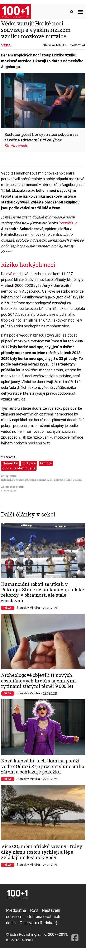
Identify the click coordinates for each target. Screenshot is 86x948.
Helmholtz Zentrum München (18, 479)
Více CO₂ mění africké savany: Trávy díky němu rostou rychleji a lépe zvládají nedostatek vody (41, 852)
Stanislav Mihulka (54, 45)
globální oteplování (18, 468)
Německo (10, 463)
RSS (34, 910)
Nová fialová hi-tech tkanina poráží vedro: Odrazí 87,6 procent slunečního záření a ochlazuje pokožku (42, 766)
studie (18, 274)
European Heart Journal (68, 479)
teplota (46, 463)
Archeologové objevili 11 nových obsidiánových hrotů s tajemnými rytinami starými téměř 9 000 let (38, 680)
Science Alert (45, 479)
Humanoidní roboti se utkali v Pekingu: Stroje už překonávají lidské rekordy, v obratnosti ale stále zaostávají (42, 592)
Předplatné (16, 910)
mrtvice (29, 463)
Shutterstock (8, 490)
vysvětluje (68, 223)
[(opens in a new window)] (75, 925)
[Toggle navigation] (80, 11)
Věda (7, 607)
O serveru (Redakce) (38, 922)
